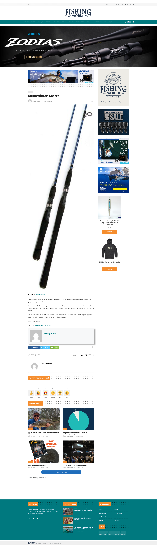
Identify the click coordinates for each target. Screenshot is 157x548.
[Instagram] (130, 5)
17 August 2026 (79, 522)
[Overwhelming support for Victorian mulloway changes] (78, 418)
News (30, 91)
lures (105, 534)
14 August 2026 (79, 436)
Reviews (116, 520)
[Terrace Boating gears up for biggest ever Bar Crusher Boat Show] (68, 529)
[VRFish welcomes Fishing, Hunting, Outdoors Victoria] (44, 418)
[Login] (133, 22)
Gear (30, 462)
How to (116, 510)
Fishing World (36, 101)
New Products (102, 517)
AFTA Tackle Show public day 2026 (75, 465)
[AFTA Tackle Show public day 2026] (78, 451)
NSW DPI (111, 534)
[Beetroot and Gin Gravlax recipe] (68, 520)
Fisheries (111, 531)
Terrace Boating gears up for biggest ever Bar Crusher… (83, 528)
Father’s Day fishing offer (37, 465)
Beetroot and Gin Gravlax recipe (82, 518)
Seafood (117, 534)
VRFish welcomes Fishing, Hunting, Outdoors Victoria (43, 433)
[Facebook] (123, 5)
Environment (118, 513)
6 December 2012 (47, 101)
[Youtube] (128, 5)
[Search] (125, 22)
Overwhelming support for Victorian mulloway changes (75, 433)
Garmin (123, 531)
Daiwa (105, 531)
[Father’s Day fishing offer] (44, 451)
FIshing (118, 531)
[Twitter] (125, 5)
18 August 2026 (44, 436)
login (34, 478)
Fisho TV (101, 520)
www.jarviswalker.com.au (43, 325)
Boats (100, 531)
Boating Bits (102, 513)
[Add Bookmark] (92, 347)
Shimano (123, 534)
